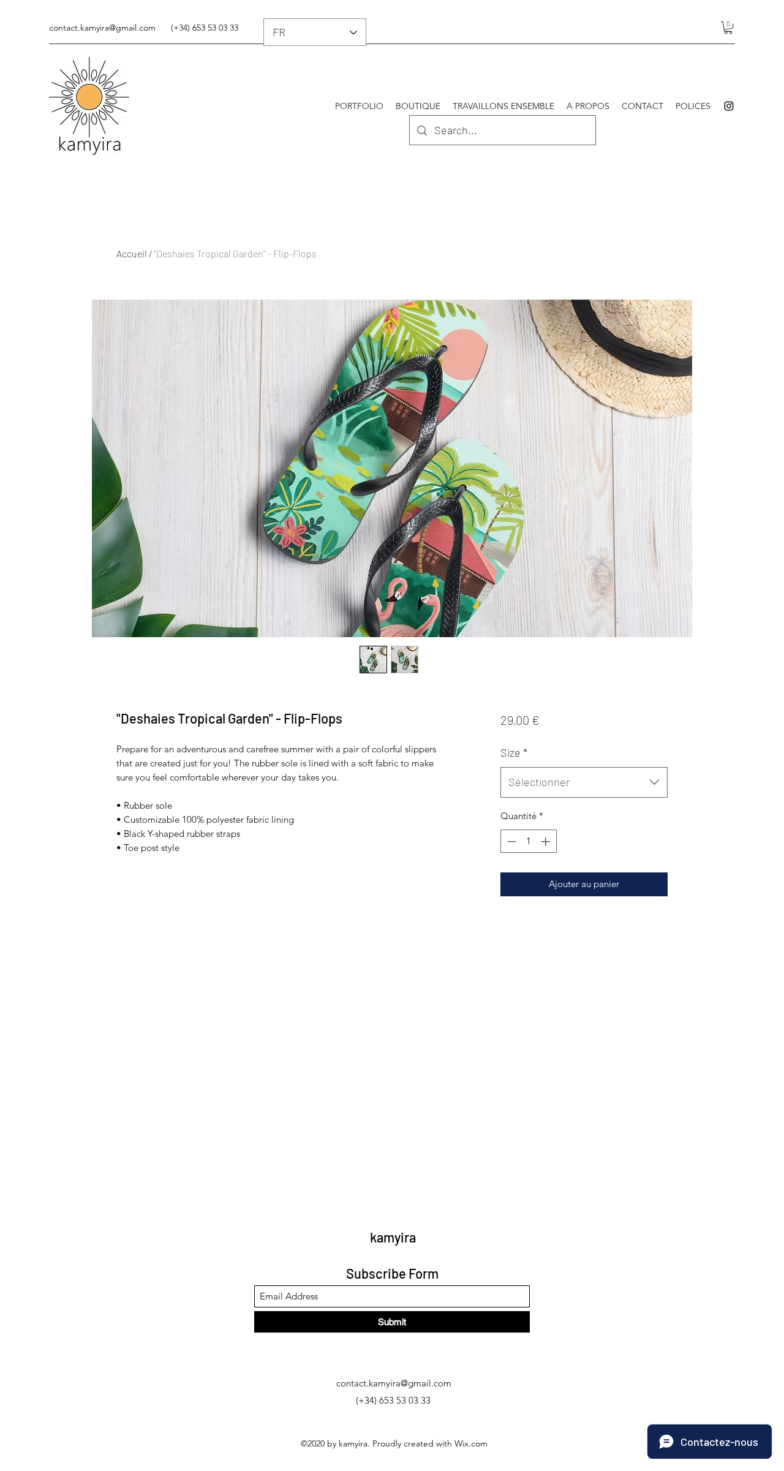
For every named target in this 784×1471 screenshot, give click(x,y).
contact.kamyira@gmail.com (102, 27)
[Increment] (546, 841)
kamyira (393, 1237)
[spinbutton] (528, 841)
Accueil (131, 253)
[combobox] (584, 782)
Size (513, 752)
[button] (728, 27)
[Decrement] (510, 841)
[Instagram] (729, 106)
